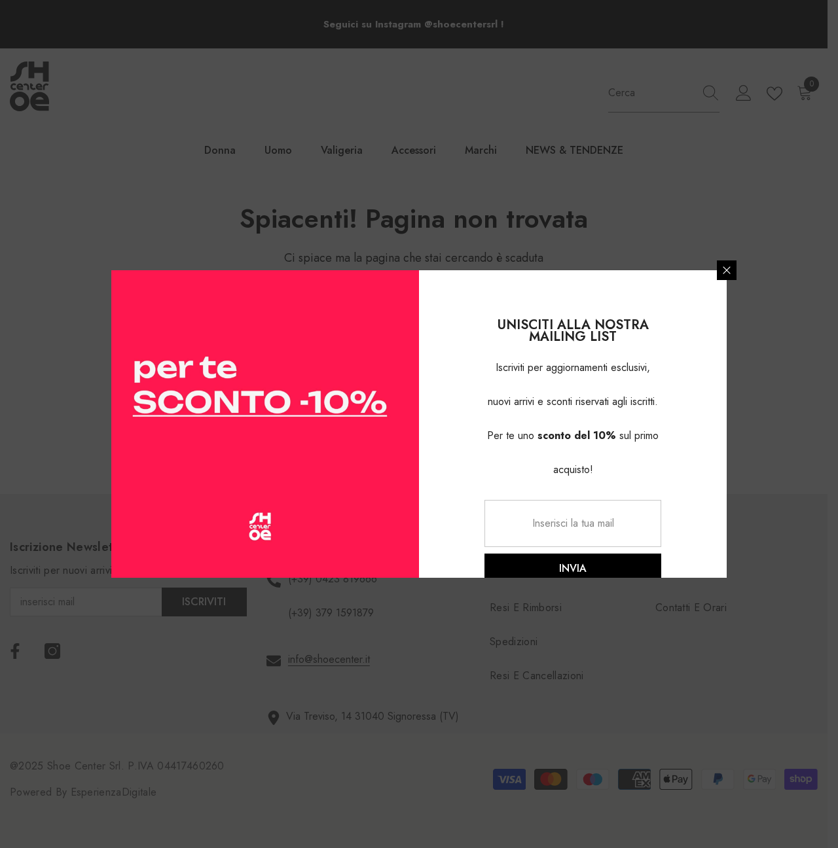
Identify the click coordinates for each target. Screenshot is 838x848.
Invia (573, 568)
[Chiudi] (727, 270)
